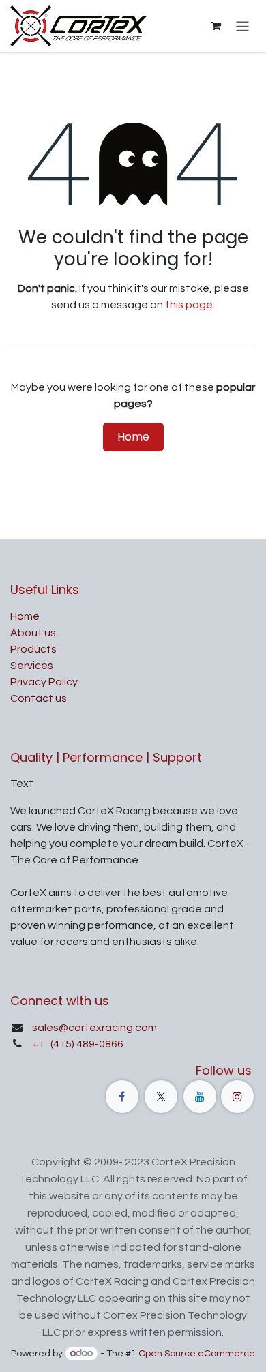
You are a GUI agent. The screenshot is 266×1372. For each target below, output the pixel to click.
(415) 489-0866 (85, 1044)
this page (189, 304)
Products (33, 649)
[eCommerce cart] (216, 26)
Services (31, 665)
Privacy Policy (44, 681)
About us (33, 632)
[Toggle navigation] (242, 25)
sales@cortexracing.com (94, 1027)
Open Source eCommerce (196, 1353)
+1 (39, 1044)
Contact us (38, 698)
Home (133, 437)
